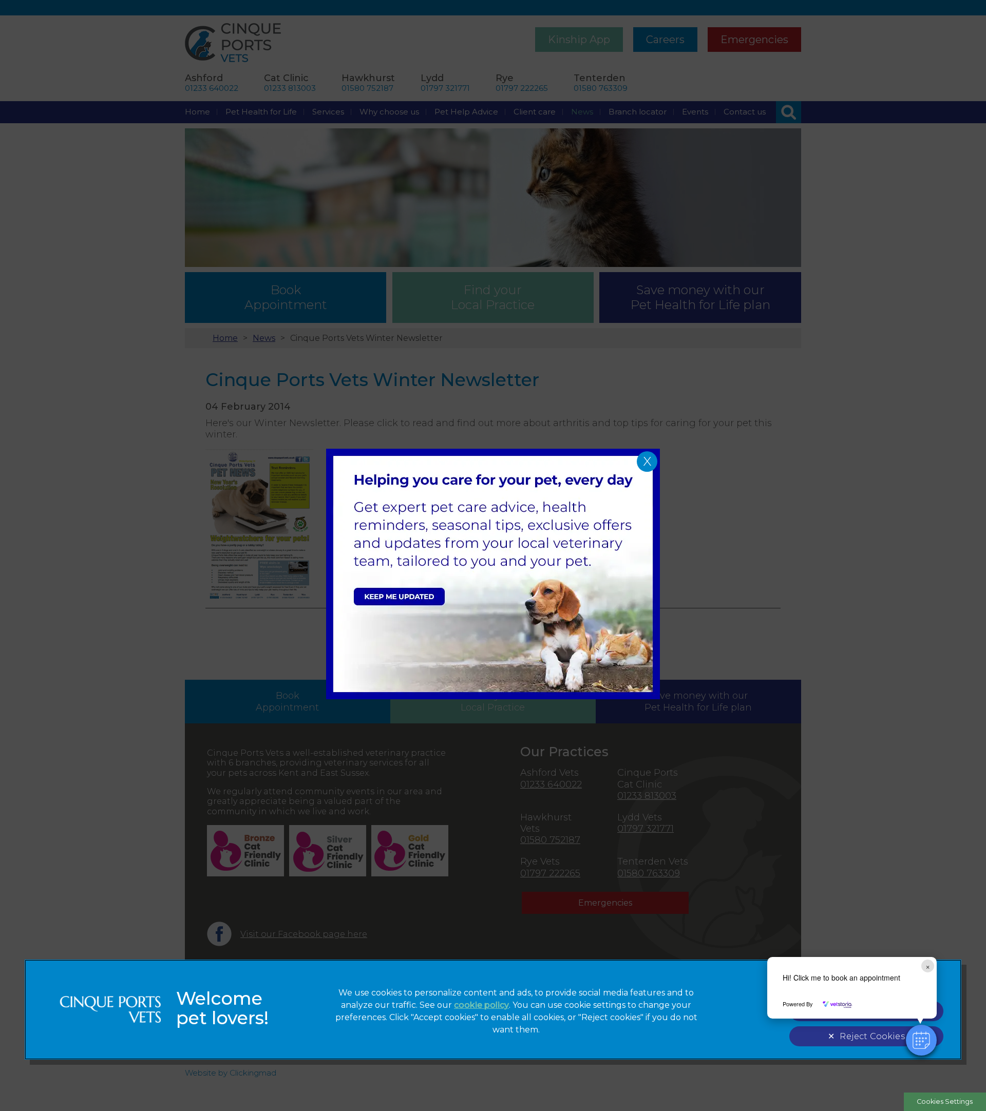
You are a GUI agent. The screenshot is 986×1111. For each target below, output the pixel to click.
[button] (921, 1040)
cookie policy (481, 1005)
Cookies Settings (945, 1101)
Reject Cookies (872, 1036)
